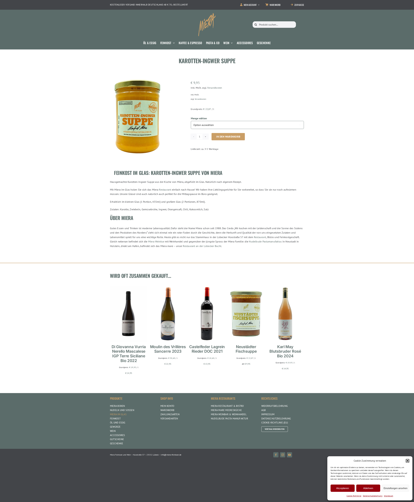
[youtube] (289, 454)
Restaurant (165, 189)
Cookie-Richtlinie (354, 496)
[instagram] (282, 454)
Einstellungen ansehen (395, 488)
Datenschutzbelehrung (372, 496)
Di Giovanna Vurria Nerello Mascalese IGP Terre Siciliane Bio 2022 (129, 353)
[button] (407, 460)
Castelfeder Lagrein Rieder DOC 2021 (207, 349)
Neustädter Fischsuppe (246, 349)
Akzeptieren (342, 488)
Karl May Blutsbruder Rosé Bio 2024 (285, 351)
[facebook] (275, 454)
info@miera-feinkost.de (171, 455)
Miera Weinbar (156, 241)
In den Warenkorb (228, 136)
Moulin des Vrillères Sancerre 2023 (168, 349)
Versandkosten (214, 87)
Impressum (388, 496)
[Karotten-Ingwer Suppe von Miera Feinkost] (137, 116)
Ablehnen (368, 488)
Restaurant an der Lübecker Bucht (202, 246)
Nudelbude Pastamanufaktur (265, 241)
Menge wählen (199, 118)
